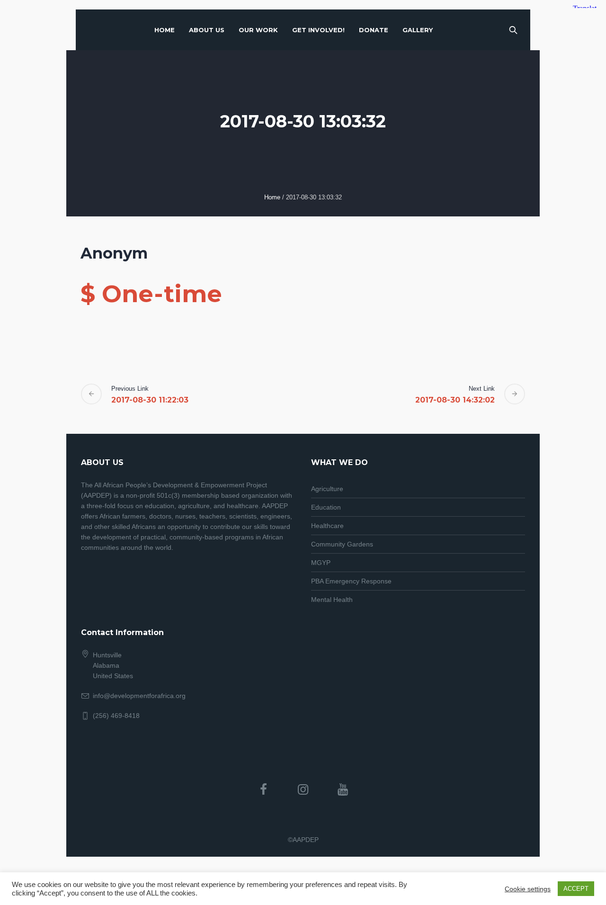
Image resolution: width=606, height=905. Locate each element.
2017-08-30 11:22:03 (149, 399)
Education (326, 507)
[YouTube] (343, 789)
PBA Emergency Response (351, 581)
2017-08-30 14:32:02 (455, 399)
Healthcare (327, 525)
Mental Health (332, 599)
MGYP (320, 562)
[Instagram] (303, 789)
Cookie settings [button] (528, 889)
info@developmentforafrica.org (139, 695)
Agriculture (327, 489)
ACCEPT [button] (575, 888)
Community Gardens (342, 544)
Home (272, 197)
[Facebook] (263, 789)
